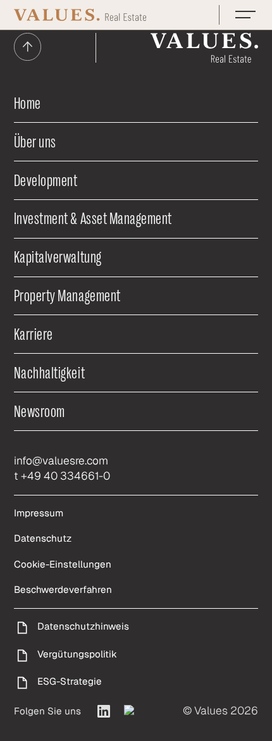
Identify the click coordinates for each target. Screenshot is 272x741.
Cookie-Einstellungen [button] (62, 564)
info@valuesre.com (61, 461)
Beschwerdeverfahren (63, 589)
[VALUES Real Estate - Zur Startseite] (80, 15)
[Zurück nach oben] (27, 48)
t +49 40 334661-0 (62, 476)
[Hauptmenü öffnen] (245, 14)
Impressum (38, 513)
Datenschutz (42, 538)
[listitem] (103, 711)
